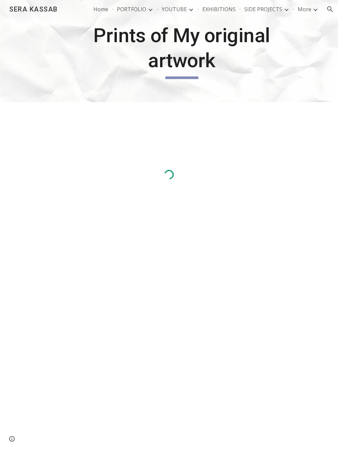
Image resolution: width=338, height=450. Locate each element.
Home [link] (100, 9)
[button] (330, 9)
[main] (182, 50)
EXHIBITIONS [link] (219, 9)
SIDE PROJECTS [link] (263, 9)
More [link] (304, 9)
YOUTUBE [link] (174, 9)
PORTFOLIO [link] (131, 9)
